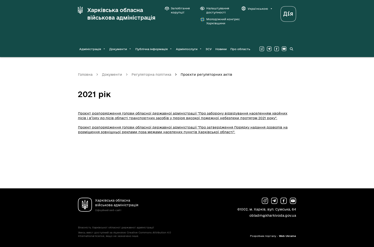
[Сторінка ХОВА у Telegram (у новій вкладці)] (269, 49)
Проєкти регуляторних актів (206, 74)
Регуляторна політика (151, 74)
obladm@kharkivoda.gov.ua (272, 215)
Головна (85, 74)
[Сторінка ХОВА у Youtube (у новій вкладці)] (284, 49)
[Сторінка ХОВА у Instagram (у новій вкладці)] (261, 49)
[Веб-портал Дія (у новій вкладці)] (288, 13)
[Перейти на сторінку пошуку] (291, 49)
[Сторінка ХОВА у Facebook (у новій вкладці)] (276, 49)
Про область (240, 49)
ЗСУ (209, 49)
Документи (112, 74)
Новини (221, 49)
